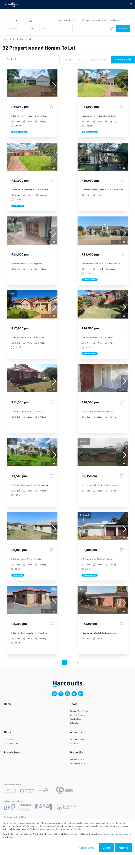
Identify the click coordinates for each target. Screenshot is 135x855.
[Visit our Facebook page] (54, 693)
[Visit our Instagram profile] (67, 693)
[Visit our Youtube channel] (80, 693)
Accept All (123, 847)
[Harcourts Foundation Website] (27, 791)
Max (79, 28)
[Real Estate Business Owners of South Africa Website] (25, 808)
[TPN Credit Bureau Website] (9, 807)
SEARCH (123, 28)
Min (44, 28)
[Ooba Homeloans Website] (64, 791)
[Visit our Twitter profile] (74, 693)
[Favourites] (52, 107)
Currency (12, 28)
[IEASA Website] (43, 807)
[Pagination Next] (77, 662)
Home (6, 38)
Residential (18, 38)
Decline (106, 847)
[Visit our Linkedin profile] (61, 693)
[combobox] (99, 20)
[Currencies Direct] (66, 807)
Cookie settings (86, 847)
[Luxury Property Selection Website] (10, 791)
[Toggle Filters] (111, 28)
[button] (54, 85)
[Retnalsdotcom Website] (45, 791)
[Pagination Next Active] (15, 59)
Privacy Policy (78, 829)
